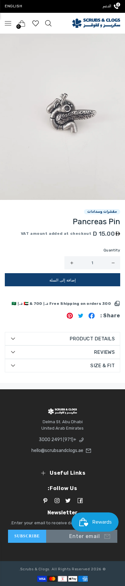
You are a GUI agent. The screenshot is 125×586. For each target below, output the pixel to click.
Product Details (92, 339)
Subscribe (27, 536)
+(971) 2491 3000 (57, 439)
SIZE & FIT (102, 365)
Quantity (112, 250)
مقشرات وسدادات (102, 212)
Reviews (104, 352)
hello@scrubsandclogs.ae (59, 450)
